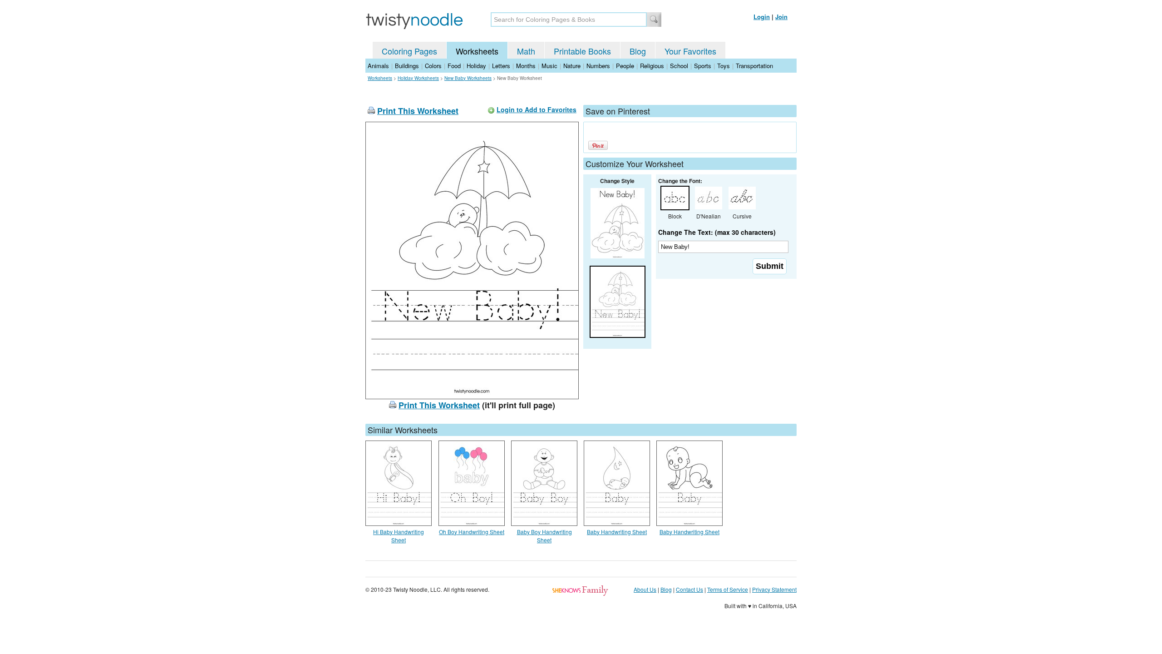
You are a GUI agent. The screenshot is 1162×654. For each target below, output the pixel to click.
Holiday (476, 65)
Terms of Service (727, 589)
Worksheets (477, 51)
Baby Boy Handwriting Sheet (544, 536)
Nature (572, 65)
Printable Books (582, 51)
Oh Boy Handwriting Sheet (471, 531)
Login (761, 16)
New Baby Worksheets (468, 78)
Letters (501, 65)
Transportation (754, 65)
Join (781, 16)
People (625, 65)
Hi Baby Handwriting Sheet (398, 536)
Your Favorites (690, 51)
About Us (645, 589)
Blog (638, 51)
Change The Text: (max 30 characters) (717, 232)
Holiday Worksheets (418, 78)
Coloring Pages (409, 51)
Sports (702, 65)
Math (526, 51)
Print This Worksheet (417, 111)
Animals (378, 65)
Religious (652, 65)
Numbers (598, 65)
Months (526, 65)
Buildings (407, 65)
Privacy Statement (774, 589)
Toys (723, 65)
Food (454, 65)
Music (549, 65)
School (679, 65)
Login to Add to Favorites (536, 109)
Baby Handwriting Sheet (617, 531)
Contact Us (689, 589)
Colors (433, 65)
